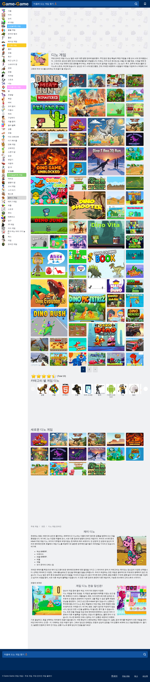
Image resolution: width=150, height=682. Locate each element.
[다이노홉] (77, 124)
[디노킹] (135, 183)
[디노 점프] (77, 344)
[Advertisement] (60, 29)
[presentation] (33, 389)
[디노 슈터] (87, 205)
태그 (136, 676)
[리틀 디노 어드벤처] (135, 95)
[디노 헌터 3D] (39, 344)
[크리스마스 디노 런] (135, 256)
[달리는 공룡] (116, 198)
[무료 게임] (15, 3)
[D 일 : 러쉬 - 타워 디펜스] (96, 80)
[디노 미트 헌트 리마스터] (49, 88)
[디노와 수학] (116, 285)
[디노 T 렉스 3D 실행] (106, 161)
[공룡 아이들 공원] (135, 154)
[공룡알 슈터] (135, 241)
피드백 (145, 676)
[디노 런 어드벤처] (116, 359)
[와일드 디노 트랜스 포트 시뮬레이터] (135, 344)
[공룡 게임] (39, 241)
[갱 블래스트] (135, 329)
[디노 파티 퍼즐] (77, 359)
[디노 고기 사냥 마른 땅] (58, 344)
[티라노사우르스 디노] (96, 285)
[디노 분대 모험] (116, 95)
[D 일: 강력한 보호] (87, 103)
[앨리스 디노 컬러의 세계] (49, 264)
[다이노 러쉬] (49, 322)
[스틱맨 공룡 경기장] (77, 227)
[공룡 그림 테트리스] (87, 308)
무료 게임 (126, 676)
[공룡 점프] (49, 220)
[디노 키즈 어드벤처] (135, 285)
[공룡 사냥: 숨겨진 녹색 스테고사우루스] (77, 285)
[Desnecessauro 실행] (116, 212)
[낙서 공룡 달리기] (106, 132)
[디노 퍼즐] (135, 359)
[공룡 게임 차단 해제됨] (49, 161)
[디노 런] (116, 110)
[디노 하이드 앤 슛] (135, 198)
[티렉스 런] (58, 139)
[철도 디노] (96, 183)
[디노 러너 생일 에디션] (135, 139)
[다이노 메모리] (135, 315)
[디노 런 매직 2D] (135, 212)
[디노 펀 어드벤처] (96, 359)
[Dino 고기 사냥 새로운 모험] (135, 110)
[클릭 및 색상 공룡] (77, 183)
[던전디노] (77, 139)
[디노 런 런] (135, 168)
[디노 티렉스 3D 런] (135, 124)
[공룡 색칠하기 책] (106, 264)
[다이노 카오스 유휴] (135, 227)
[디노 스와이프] (77, 168)
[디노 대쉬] (116, 300)
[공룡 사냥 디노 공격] (39, 359)
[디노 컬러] (77, 256)
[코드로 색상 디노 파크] (49, 191)
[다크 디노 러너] (77, 154)
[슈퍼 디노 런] (116, 183)
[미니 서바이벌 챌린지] (116, 315)
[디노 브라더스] (58, 241)
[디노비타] (106, 234)
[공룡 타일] (77, 241)
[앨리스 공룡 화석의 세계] (77, 271)
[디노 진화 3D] (49, 293)
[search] (136, 4)
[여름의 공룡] (135, 300)
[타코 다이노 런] (106, 337)
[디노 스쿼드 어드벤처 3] (135, 80)
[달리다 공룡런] (39, 139)
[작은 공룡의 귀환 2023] (135, 271)
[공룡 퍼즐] (77, 329)
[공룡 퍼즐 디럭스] (58, 359)
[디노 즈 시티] (116, 80)
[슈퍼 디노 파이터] (77, 80)
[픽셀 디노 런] (49, 117)
